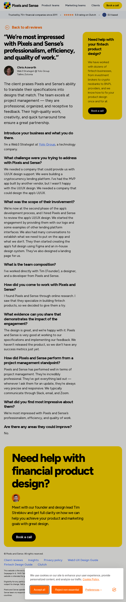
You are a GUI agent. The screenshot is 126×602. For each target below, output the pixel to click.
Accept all (39, 589)
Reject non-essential (67, 589)
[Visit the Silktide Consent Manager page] (114, 590)
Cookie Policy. (91, 579)
